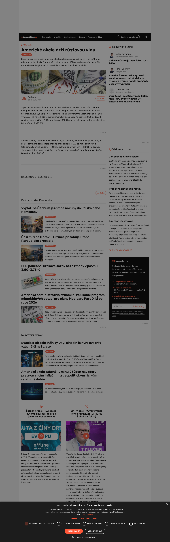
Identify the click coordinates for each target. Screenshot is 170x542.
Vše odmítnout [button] (95, 531)
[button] (85, 518)
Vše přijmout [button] (74, 531)
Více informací (88, 514)
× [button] (167, 504)
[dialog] (85, 522)
